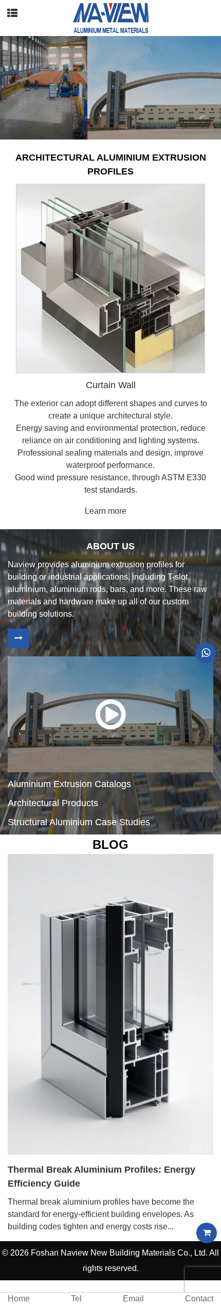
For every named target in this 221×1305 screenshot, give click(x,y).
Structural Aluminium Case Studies (79, 822)
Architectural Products (53, 803)
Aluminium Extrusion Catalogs (69, 784)
